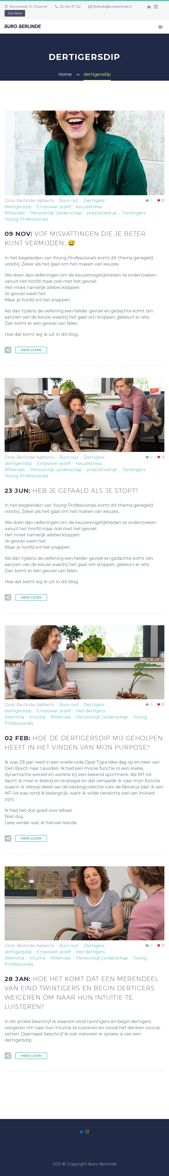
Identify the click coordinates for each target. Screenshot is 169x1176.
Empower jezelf (54, 206)
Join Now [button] (15, 13)
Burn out (69, 200)
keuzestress (89, 206)
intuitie (37, 717)
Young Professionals (26, 219)
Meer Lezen (31, 350)
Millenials (15, 213)
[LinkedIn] (149, 6)
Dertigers (94, 200)
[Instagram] (155, 6)
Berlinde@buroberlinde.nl (112, 7)
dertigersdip (18, 206)
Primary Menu (160, 27)
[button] (8, 350)
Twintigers (134, 213)
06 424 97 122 (70, 7)
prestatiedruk (102, 213)
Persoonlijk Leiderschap (56, 213)
